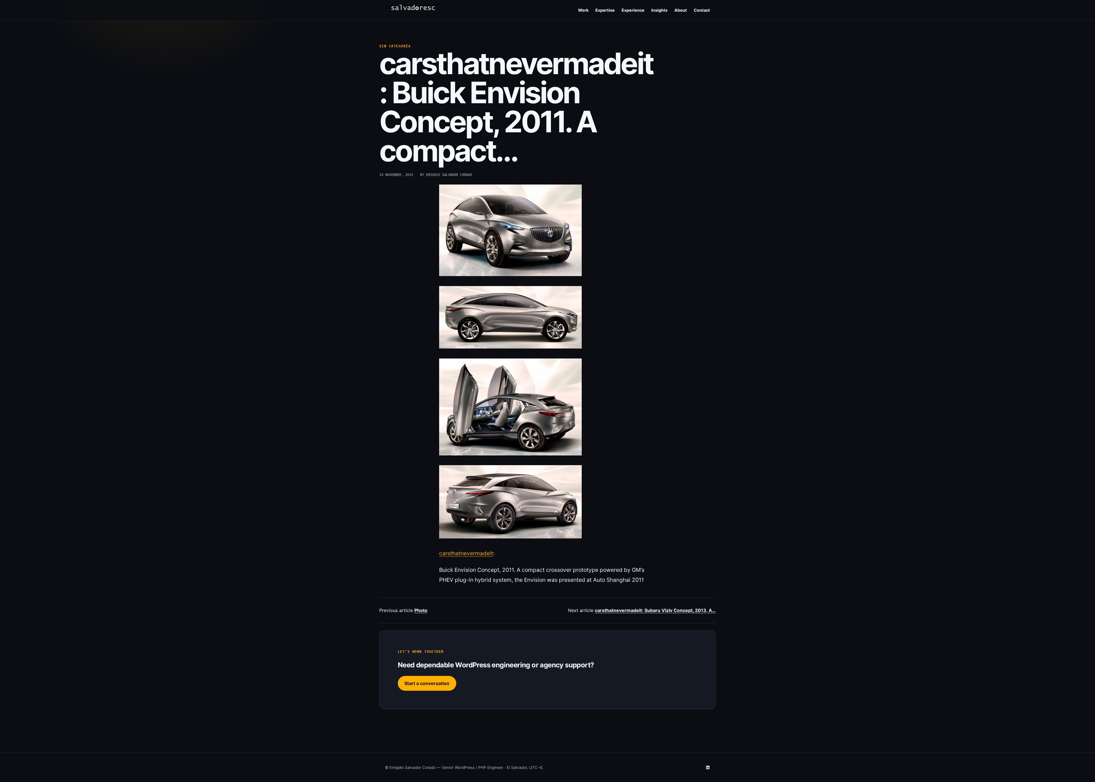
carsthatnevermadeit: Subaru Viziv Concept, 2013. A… (655, 610)
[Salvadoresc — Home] (413, 9)
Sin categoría (395, 46)
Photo (420, 610)
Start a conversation (426, 683)
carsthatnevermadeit (466, 553)
